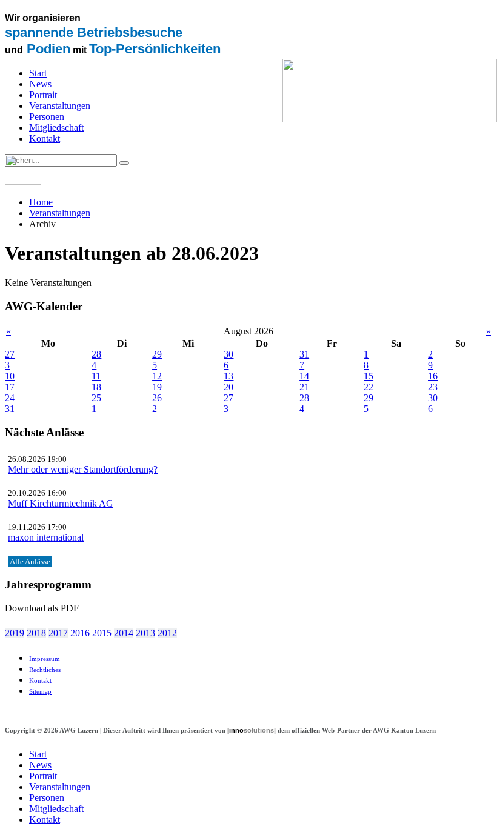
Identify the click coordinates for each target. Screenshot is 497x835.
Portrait (43, 95)
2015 (102, 633)
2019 (14, 633)
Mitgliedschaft (56, 127)
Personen (46, 116)
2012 (167, 633)
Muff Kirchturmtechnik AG (60, 503)
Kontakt (44, 138)
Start (38, 73)
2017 (58, 633)
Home (41, 202)
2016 (80, 633)
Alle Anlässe (30, 561)
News (40, 84)
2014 (123, 633)
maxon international (46, 537)
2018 (36, 633)
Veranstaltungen (59, 106)
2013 (145, 633)
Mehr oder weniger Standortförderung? (83, 469)
